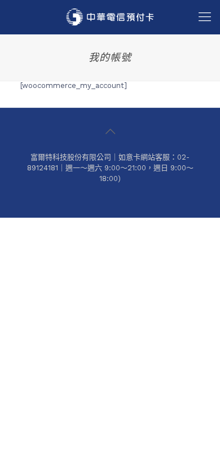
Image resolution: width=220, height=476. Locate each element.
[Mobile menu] (204, 17)
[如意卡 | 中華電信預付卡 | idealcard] (110, 17)
